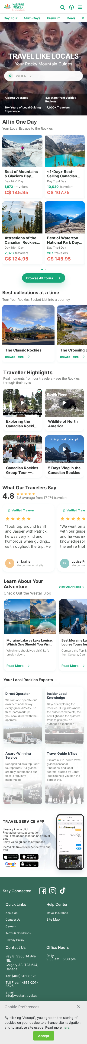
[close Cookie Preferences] (78, 1006)
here (66, 1027)
